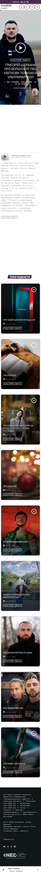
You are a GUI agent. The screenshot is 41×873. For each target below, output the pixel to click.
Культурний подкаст (20, 60)
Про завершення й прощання (19, 320)
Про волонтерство (13, 708)
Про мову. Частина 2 (14, 763)
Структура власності (12, 801)
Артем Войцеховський (15, 542)
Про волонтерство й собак (17, 652)
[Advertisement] (20, 129)
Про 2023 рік (9, 486)
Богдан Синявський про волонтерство (16, 596)
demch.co (24, 831)
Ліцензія (7, 810)
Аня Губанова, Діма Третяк (19, 82)
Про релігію (9, 375)
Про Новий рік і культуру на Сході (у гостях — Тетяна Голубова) (18, 428)
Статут (23, 808)
